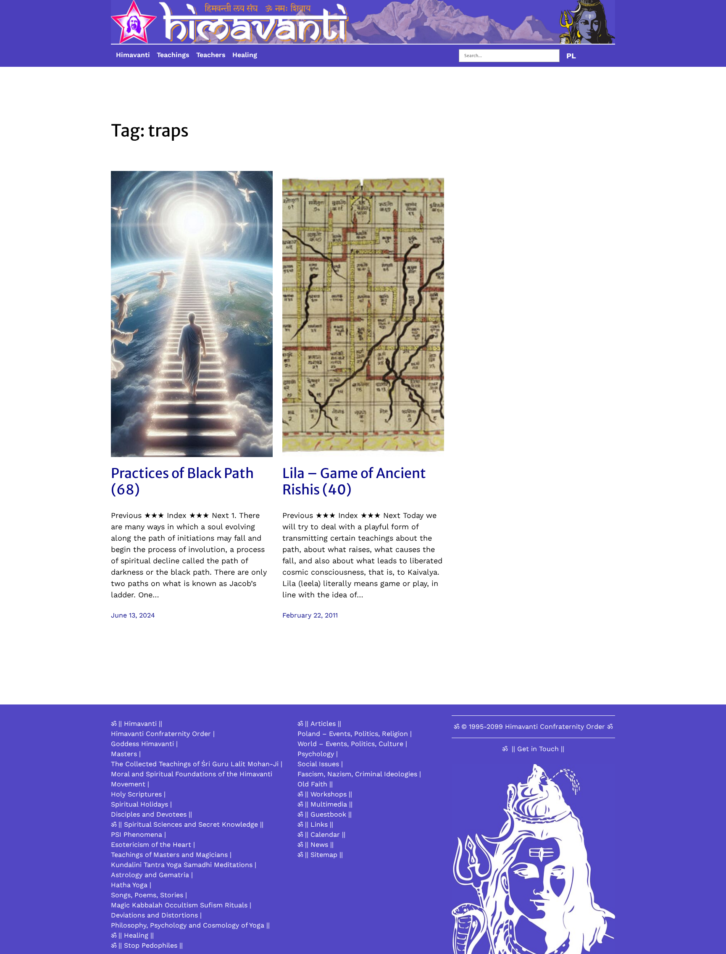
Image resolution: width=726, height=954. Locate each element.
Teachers (211, 55)
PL (571, 55)
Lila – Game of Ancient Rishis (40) (354, 481)
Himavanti (133, 55)
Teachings (173, 55)
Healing (244, 55)
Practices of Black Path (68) (182, 481)
